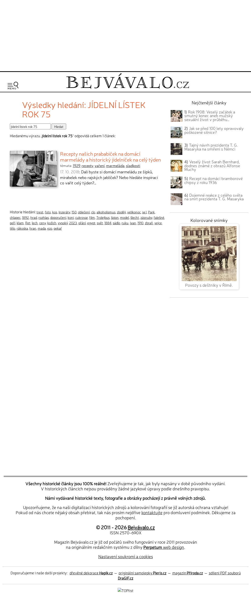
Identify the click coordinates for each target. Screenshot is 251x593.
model (124, 217)
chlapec (15, 217)
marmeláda (115, 165)
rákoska (22, 228)
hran (32, 228)
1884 (107, 223)
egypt (91, 223)
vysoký (63, 223)
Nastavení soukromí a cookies (125, 556)
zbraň (149, 223)
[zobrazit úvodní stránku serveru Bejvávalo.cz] (127, 87)
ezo (49, 228)
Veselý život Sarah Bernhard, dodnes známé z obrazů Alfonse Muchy (212, 165)
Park (151, 212)
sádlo (116, 223)
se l (144, 212)
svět (100, 223)
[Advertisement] (125, 34)
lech (35, 223)
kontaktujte (152, 512)
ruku (125, 223)
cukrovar (81, 217)
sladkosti (133, 165)
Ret (27, 223)
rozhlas (43, 217)
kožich (51, 223)
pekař (58, 228)
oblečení (84, 212)
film (92, 217)
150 (74, 212)
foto (48, 212)
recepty (87, 165)
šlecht (134, 217)
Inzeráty (64, 212)
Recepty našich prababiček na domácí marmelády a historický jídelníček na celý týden (110, 156)
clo (93, 212)
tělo (12, 228)
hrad (33, 217)
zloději (121, 212)
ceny (42, 223)
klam (20, 223)
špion (115, 217)
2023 (73, 223)
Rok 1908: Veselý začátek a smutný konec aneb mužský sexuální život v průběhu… (209, 115)
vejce (158, 223)
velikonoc (134, 212)
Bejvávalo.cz (141, 527)
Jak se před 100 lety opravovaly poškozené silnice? (214, 130)
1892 (25, 217)
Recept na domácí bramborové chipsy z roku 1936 (213, 180)
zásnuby (146, 217)
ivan (133, 223)
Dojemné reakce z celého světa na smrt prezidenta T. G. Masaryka (214, 197)
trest (40, 212)
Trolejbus (103, 217)
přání (82, 223)
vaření (100, 165)
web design (163, 547)
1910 (140, 223)
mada (42, 228)
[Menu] (13, 86)
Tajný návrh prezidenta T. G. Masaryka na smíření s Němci (211, 147)
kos (54, 212)
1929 (76, 165)
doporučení (58, 217)
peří (12, 223)
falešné (159, 217)
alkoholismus (106, 212)
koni (71, 217)
